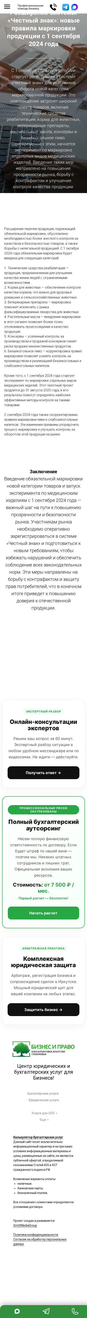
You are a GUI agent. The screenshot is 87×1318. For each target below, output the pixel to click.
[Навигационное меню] (7, 7)
